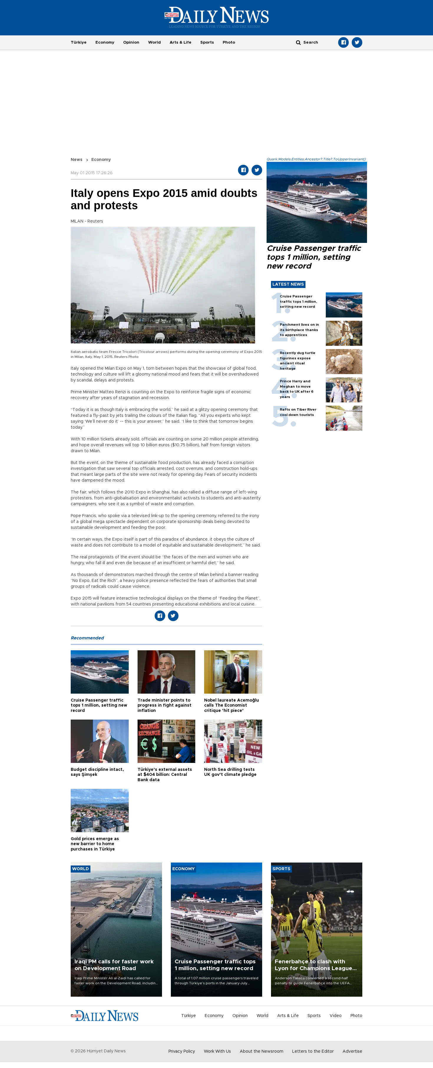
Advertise (352, 1051)
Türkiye (79, 42)
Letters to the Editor (313, 1051)
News (76, 160)
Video (336, 1016)
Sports (207, 42)
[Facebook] (343, 42)
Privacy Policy (181, 1051)
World (154, 42)
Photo (229, 42)
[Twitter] (357, 42)
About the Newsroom (261, 1051)
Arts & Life (180, 42)
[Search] (298, 42)
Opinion (131, 42)
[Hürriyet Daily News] (216, 17)
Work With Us (217, 1051)
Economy (104, 42)
